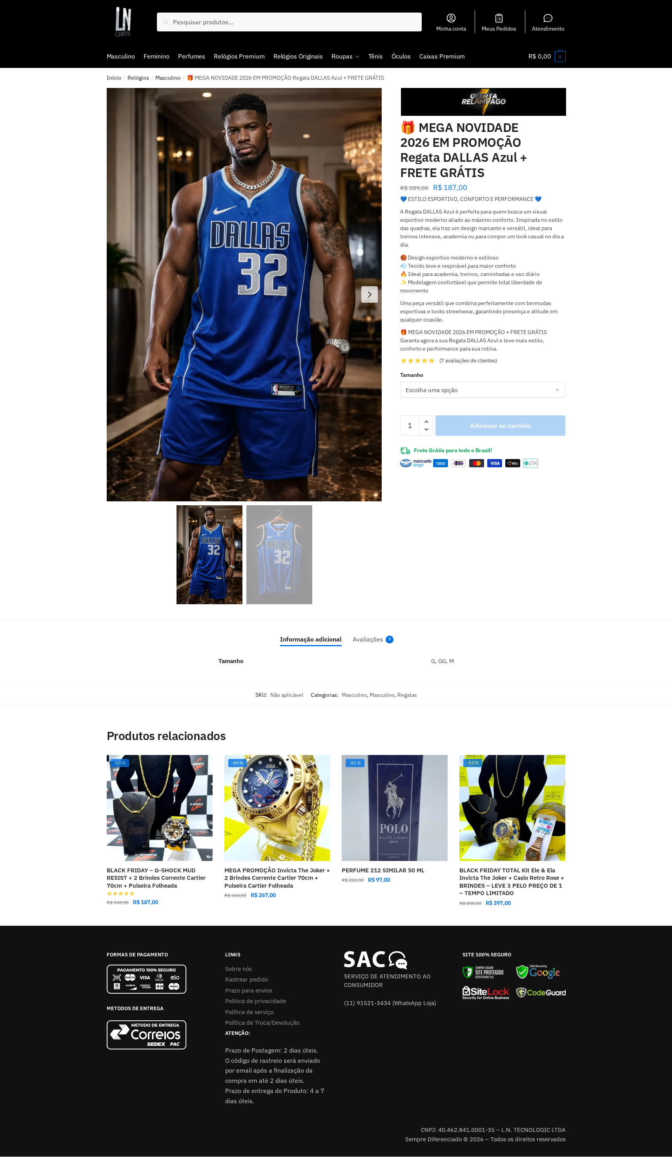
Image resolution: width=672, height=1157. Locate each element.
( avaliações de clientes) (468, 360)
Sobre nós (238, 968)
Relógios (138, 77)
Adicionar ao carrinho (500, 426)
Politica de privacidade (255, 1001)
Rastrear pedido (246, 979)
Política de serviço (249, 1012)
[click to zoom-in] (244, 294)
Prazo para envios (248, 990)
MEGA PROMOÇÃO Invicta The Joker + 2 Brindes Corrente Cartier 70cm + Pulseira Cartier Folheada (277, 877)
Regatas (407, 694)
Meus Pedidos (499, 28)
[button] (369, 294)
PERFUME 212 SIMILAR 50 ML (383, 870)
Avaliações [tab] (368, 639)
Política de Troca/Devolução (262, 1022)
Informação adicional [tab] (311, 639)
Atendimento (548, 28)
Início (114, 77)
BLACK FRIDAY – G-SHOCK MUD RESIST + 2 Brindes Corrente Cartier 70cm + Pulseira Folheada (156, 877)
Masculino (167, 77)
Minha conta (451, 28)
